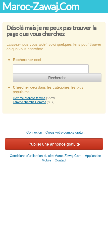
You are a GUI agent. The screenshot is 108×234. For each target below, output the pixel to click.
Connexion (34, 132)
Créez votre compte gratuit (64, 132)
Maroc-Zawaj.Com (41, 6)
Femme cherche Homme (29, 102)
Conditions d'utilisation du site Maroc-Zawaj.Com (45, 155)
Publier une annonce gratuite (54, 144)
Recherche (57, 78)
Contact (60, 160)
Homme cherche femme (29, 98)
